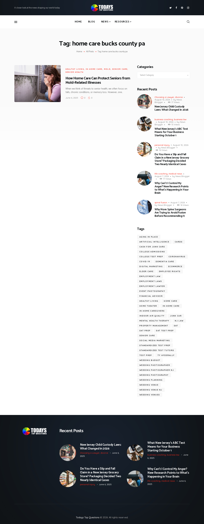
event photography (152, 291)
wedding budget (149, 360)
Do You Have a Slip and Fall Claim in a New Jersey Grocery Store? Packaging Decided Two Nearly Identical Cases (172, 159)
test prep (145, 355)
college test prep (151, 256)
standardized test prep (155, 345)
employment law (149, 276)
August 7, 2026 (162, 176)
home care (170, 301)
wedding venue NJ (150, 390)
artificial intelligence (154, 242)
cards (179, 242)
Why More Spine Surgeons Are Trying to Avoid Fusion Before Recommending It (170, 213)
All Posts (90, 51)
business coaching (164, 119)
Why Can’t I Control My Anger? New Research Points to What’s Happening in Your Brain (172, 188)
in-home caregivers (152, 311)
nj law (179, 321)
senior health (75, 72)
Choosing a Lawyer (164, 97)
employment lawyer (152, 286)
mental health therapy (154, 321)
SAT (176, 326)
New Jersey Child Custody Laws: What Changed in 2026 (171, 108)
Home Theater (148, 306)
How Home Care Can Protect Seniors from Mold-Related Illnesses (98, 80)
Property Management (153, 326)
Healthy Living (75, 69)
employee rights (170, 271)
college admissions (152, 252)
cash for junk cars (152, 247)
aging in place (148, 237)
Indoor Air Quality (151, 316)
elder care (146, 271)
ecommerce (175, 266)
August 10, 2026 (162, 99)
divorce (179, 97)
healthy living (148, 301)
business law (180, 119)
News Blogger (168, 147)
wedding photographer (154, 365)
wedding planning (151, 380)
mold (107, 69)
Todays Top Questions (87, 517)
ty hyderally (166, 355)
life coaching (161, 173)
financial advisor (151, 296)
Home (79, 51)
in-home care (94, 69)
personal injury (162, 145)
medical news (175, 173)
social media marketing (154, 340)
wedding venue (148, 385)
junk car (176, 316)
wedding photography (154, 375)
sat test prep (165, 330)
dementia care (165, 261)
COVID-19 (144, 261)
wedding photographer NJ (156, 370)
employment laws (150, 281)
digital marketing (151, 266)
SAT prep (144, 330)
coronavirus (177, 256)
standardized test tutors (156, 350)
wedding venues (149, 395)
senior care (119, 69)
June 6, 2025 (72, 97)
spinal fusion (161, 202)
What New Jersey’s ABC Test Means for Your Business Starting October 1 (171, 132)
